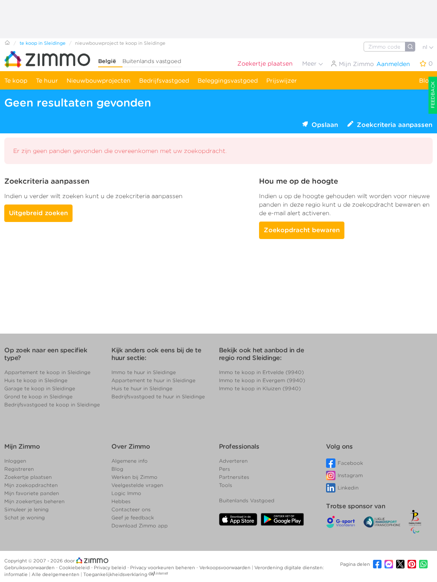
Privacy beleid (110, 567)
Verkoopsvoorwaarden (225, 567)
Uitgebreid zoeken (38, 213)
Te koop (15, 80)
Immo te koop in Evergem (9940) (262, 380)
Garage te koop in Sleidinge (39, 388)
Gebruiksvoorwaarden (30, 567)
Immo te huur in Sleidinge (143, 372)
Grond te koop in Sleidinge (38, 396)
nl (425, 47)
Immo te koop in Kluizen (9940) (260, 388)
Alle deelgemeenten (56, 574)
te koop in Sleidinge (43, 43)
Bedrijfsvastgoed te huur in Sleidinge (158, 396)
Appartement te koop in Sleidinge (47, 372)
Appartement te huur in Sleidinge (153, 380)
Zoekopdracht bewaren (302, 230)
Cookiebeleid (75, 567)
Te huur (47, 80)
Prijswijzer (281, 80)
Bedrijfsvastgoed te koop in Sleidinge (52, 404)
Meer (310, 63)
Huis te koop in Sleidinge (35, 380)
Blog (426, 80)
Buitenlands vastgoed (151, 61)
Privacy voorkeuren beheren (163, 567)
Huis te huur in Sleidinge (141, 388)
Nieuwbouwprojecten (99, 80)
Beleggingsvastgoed (228, 80)
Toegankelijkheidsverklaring (115, 574)
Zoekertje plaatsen (265, 63)
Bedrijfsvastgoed (164, 80)
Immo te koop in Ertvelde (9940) (261, 372)
